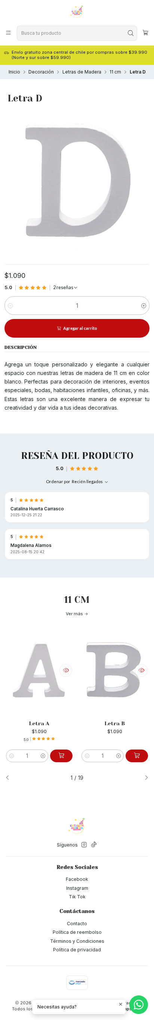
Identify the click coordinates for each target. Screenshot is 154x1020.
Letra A (39, 723)
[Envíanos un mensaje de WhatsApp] (138, 1004)
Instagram (77, 888)
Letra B (114, 723)
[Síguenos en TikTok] (93, 845)
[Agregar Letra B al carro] (137, 756)
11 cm (115, 72)
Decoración (41, 72)
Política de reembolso (77, 932)
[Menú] (8, 33)
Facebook (77, 879)
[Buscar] (130, 33)
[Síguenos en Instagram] (84, 845)
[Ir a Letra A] (39, 670)
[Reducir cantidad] (10, 306)
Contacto (77, 923)
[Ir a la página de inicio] (77, 12)
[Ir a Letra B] (115, 670)
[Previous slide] (10, 777)
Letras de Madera (81, 72)
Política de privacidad (77, 949)
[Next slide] (144, 777)
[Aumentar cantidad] (143, 306)
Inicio (14, 72)
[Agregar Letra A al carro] (61, 756)
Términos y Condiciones (77, 941)
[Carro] (145, 33)
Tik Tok (77, 896)
